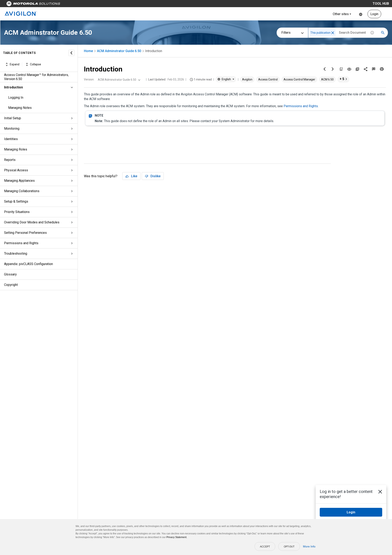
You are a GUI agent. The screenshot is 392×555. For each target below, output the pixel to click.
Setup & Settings (16, 201)
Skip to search (107, 5)
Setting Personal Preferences (25, 233)
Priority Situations (17, 212)
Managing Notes (20, 108)
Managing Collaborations (21, 191)
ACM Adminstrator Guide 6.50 (119, 51)
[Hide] (71, 53)
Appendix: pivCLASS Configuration (28, 264)
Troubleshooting (15, 253)
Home (88, 51)
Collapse (35, 64)
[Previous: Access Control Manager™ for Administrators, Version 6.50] (325, 69)
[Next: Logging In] (333, 69)
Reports (10, 160)
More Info (309, 546)
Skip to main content (77, 5)
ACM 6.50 (327, 79)
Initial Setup (12, 118)
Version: (89, 79)
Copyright (11, 285)
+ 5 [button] (342, 79)
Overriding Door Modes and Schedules (31, 222)
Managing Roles (15, 149)
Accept (265, 546)
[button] (332, 32)
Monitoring (11, 128)
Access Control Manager (299, 79)
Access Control (268, 79)
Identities (11, 139)
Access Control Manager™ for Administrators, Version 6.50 (36, 77)
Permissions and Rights (21, 243)
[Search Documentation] (383, 33)
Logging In (15, 97)
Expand (14, 64)
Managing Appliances (19, 181)
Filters (286, 33)
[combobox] (118, 80)
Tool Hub (381, 4)
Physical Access (16, 170)
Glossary (10, 274)
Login (374, 14)
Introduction (13, 87)
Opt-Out (289, 546)
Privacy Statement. (176, 537)
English (360, 14)
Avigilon (247, 79)
